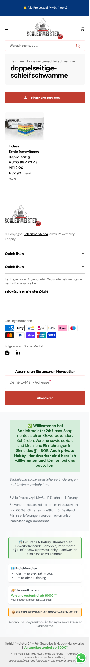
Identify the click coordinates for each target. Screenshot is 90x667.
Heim (14, 61)
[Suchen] (75, 45)
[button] (6, 29)
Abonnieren (43, 397)
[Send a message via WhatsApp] (77, 658)
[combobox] (43, 45)
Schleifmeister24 (36, 233)
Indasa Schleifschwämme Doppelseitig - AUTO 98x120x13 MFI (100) (23, 155)
